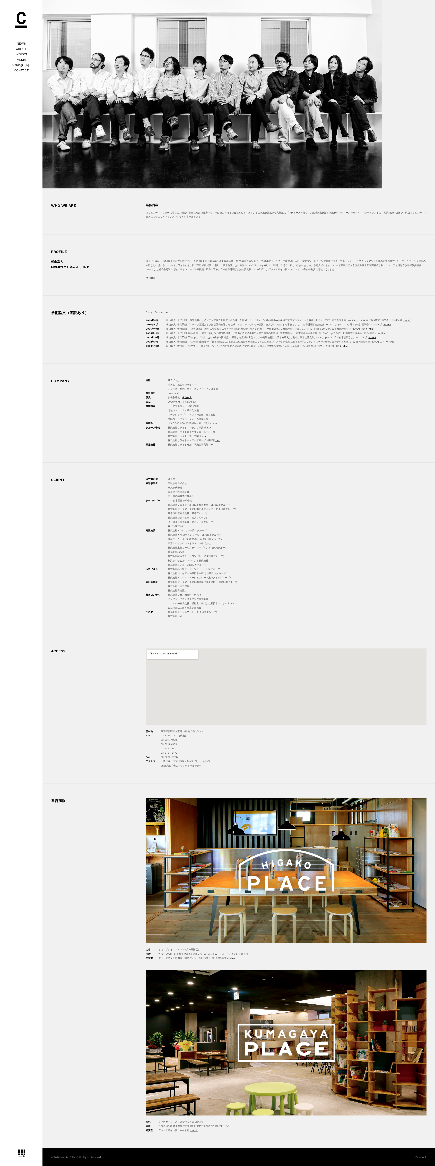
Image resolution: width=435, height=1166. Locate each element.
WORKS (21, 54)
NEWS (21, 43)
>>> (166, 312)
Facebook (421, 1157)
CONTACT (21, 70)
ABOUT (21, 49)
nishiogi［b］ (21, 65)
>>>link (407, 320)
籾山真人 (187, 397)
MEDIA (21, 59)
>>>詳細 (150, 277)
